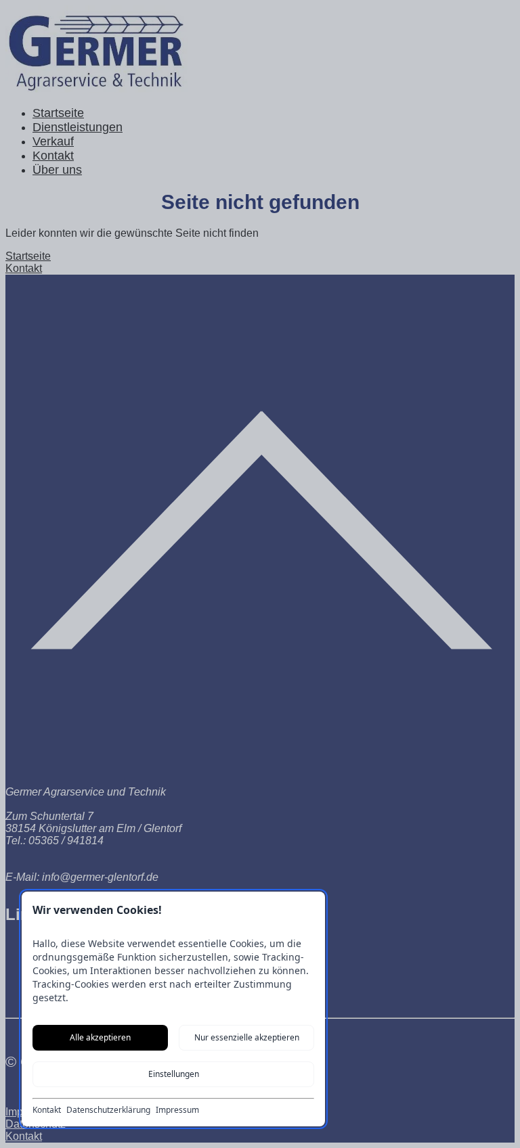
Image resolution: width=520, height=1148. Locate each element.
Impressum (177, 1110)
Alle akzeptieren (100, 1037)
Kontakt (46, 1110)
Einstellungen (173, 1074)
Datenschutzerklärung (108, 1110)
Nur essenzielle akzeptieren (246, 1037)
